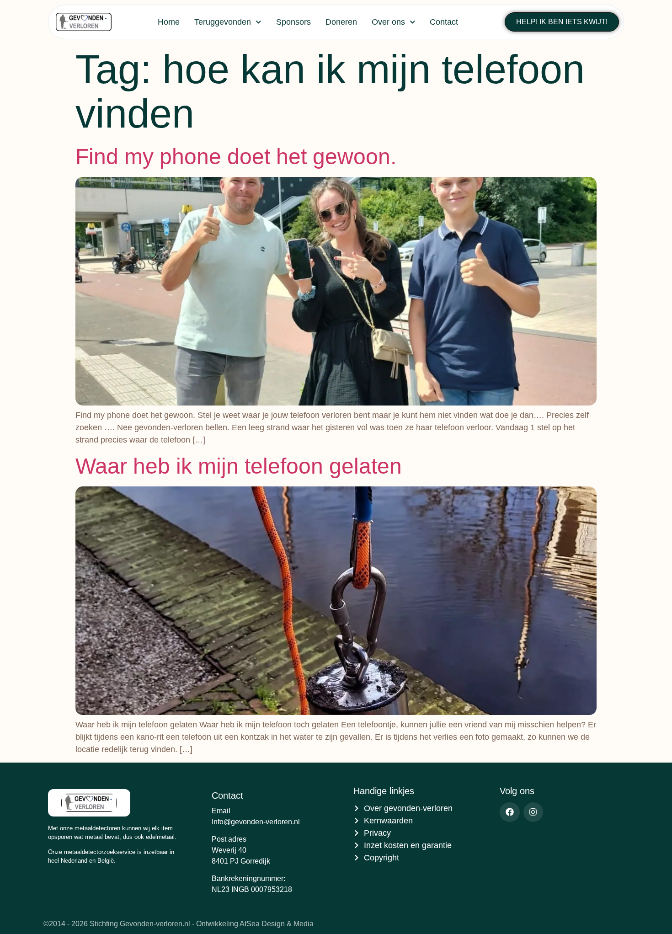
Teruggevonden (222, 22)
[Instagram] (533, 812)
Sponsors (293, 22)
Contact (444, 22)
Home (169, 22)
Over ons (388, 22)
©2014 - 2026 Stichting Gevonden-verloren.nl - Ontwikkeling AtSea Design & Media (178, 924)
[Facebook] (509, 812)
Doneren (341, 22)
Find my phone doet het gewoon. (235, 156)
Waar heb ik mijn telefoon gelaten (238, 466)
